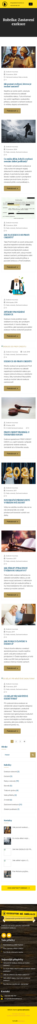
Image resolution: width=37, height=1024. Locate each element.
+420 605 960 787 (15, 5)
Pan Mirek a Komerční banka (13, 952)
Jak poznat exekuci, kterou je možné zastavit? (17, 85)
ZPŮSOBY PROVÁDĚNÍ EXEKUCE (14, 313)
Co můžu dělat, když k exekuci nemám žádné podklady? (18, 160)
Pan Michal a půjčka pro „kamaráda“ (16, 984)
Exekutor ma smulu (12, 72)
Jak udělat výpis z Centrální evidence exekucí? (16, 979)
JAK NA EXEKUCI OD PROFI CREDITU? (16, 236)
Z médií (8, 428)
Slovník (6, 786)
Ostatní (7, 776)
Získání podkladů (10, 809)
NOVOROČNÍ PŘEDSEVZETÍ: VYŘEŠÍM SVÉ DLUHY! (17, 501)
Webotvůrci (21, 1021)
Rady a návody (23, 77)
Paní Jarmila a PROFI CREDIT (13, 948)
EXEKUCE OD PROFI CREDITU (18, 361)
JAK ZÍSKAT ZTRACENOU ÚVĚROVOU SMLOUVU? (16, 569)
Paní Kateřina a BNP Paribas (13, 945)
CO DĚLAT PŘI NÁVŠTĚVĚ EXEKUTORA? (16, 697)
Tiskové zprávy (10, 790)
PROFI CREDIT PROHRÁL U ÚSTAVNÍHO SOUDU (16, 433)
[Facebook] (3, 935)
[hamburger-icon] (31, 4)
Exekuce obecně (10, 772)
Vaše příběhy (9, 795)
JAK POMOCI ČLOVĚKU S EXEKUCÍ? (15, 642)
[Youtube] (9, 935)
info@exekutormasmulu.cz (17, 3)
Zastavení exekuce (12, 77)
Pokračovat (11, 111)
